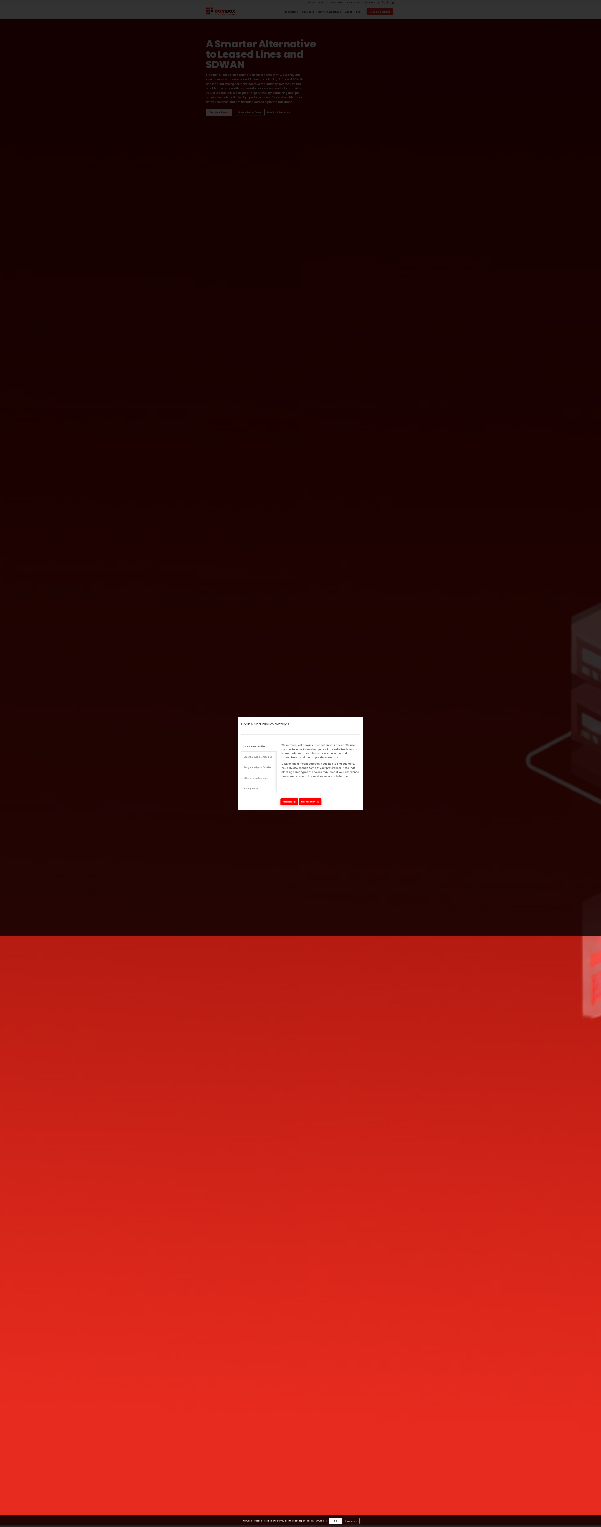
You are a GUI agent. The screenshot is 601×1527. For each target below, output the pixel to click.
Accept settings (289, 801)
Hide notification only (310, 801)
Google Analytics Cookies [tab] (257, 767)
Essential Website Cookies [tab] (258, 756)
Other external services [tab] (256, 777)
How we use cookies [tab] (254, 746)
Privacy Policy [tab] (251, 788)
